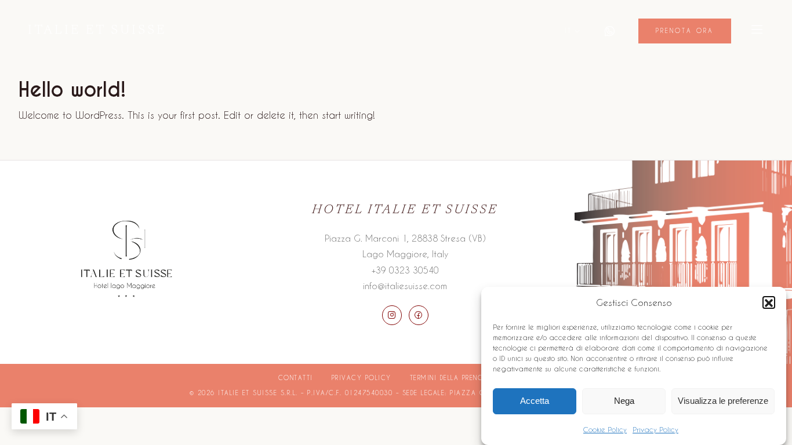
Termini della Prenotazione (462, 377)
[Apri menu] (757, 31)
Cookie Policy (605, 429)
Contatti (295, 377)
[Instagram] (392, 315)
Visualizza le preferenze (723, 401)
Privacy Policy (655, 429)
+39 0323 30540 (405, 270)
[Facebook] (418, 315)
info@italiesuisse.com (405, 285)
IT (568, 30)
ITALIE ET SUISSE (97, 30)
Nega (624, 401)
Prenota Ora (685, 30)
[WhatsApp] (609, 31)
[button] (769, 303)
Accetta (534, 401)
